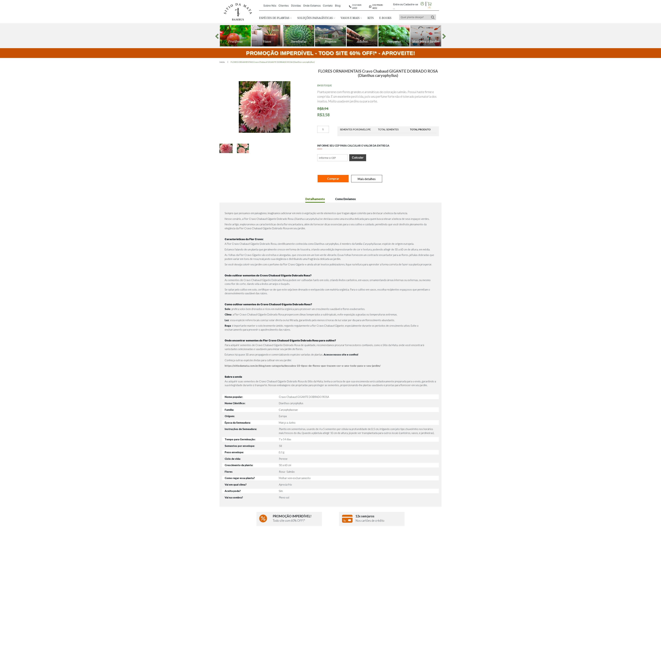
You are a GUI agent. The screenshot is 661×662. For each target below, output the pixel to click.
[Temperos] (393, 35)
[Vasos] (266, 35)
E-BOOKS (385, 18)
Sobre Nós (269, 5)
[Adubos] (362, 35)
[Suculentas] (298, 35)
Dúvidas (296, 5)
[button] (227, 148)
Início (222, 62)
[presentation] (216, 36)
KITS (371, 18)
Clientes (284, 5)
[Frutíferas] (235, 35)
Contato (328, 5)
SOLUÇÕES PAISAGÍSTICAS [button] (315, 18)
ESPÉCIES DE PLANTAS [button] (274, 18)
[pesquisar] (432, 17)
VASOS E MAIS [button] (350, 18)
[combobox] (414, 17)
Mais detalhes (367, 179)
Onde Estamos (312, 5)
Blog (337, 5)
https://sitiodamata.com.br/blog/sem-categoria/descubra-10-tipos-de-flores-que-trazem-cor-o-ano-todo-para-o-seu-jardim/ (303, 365)
